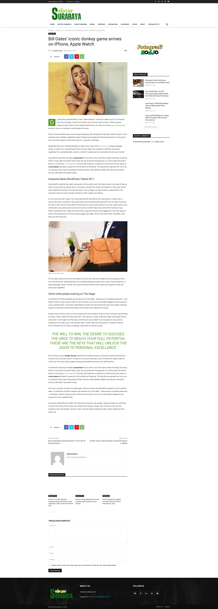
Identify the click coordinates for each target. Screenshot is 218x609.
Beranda (51, 30)
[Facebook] (155, 1)
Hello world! (159, 142)
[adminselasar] (49, 51)
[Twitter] (162, 1)
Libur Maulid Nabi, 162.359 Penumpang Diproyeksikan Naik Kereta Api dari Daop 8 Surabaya (156, 93)
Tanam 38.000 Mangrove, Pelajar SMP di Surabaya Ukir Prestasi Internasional (157, 118)
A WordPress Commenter (141, 142)
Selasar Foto (59, 30)
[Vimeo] (165, 1)
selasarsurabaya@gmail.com (99, 597)
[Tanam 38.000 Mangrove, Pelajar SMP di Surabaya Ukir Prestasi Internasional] (138, 118)
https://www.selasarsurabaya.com (77, 457)
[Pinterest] (76, 56)
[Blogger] (135, 593)
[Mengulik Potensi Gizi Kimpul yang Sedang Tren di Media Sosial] (138, 83)
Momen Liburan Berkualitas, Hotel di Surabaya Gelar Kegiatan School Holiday (87, 501)
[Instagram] (159, 1)
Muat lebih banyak (150, 127)
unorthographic (70, 164)
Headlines (106, 496)
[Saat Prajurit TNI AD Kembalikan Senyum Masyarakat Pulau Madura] (138, 106)
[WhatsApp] (82, 56)
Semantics (103, 146)
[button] (167, 24)
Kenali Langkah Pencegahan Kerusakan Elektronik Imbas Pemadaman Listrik (112, 501)
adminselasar (58, 50)
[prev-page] (49, 511)
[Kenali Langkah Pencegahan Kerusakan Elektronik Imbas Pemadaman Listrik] (115, 488)
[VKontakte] (157, 593)
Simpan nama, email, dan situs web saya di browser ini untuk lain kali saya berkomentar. (83, 565)
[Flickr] (146, 593)
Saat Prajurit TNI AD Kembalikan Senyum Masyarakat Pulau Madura (156, 106)
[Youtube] (168, 1)
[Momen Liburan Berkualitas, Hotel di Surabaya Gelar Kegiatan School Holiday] (88, 488)
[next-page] (53, 511)
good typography (118, 125)
